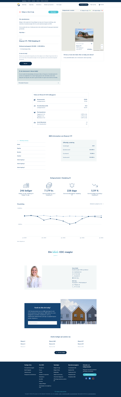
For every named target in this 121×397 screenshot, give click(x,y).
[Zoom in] (102, 45)
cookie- (60, 393)
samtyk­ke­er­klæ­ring (92, 393)
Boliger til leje (57, 370)
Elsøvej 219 (81, 344)
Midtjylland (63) (71, 374)
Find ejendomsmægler (29, 367)
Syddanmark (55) (72, 372)
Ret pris (25, 63)
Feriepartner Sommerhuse (30, 374)
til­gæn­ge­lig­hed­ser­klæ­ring (82, 393)
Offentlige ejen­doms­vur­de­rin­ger (60, 379)
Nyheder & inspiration (44, 374)
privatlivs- (56, 393)
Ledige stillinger (42, 383)
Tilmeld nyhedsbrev (89, 374)
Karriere (41, 381)
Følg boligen (53, 12)
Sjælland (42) (71, 370)
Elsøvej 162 (52, 346)
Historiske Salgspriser (58, 376)
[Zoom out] (102, 48)
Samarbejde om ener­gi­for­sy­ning (45, 386)
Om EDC (41, 379)
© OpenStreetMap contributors (98, 50)
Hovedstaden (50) (72, 367)
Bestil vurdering (84, 4)
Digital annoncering (58, 374)
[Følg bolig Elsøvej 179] (91, 43)
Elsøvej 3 (23, 344)
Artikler (40, 372)
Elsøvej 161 (52, 344)
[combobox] (42, 323)
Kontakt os (41, 367)
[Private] (18, 4)
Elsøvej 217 (81, 341)
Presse (40, 370)
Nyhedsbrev (41, 376)
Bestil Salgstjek (27, 370)
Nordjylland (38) (71, 376)
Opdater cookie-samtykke (61, 391)
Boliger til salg (57, 367)
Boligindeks (56, 372)
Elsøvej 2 (23, 341)
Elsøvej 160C (52, 341)
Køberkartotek (27, 372)
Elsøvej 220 (81, 346)
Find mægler (59, 4)
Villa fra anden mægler (80, 43)
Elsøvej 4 (23, 346)
